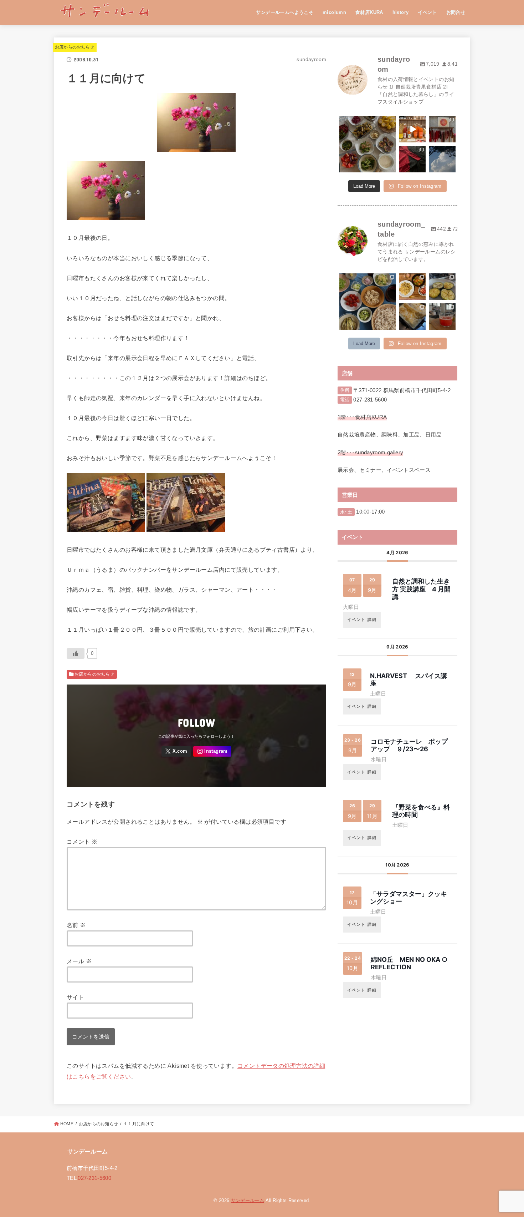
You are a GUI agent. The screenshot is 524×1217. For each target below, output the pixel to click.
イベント (427, 12)
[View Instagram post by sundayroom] (391, 168)
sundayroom (366, 122)
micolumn (334, 12)
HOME (66, 1124)
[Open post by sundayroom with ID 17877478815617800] (442, 159)
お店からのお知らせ (74, 47)
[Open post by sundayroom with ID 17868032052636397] (412, 159)
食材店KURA (369, 12)
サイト (75, 997)
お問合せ (456, 12)
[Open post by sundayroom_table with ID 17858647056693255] (367, 301)
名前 (76, 925)
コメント (82, 841)
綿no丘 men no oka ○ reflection (409, 963)
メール (79, 961)
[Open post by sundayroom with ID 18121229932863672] (412, 129)
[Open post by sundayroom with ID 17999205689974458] (442, 129)
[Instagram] (212, 751)
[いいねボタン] (75, 653)
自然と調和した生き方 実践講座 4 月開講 (421, 588)
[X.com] (176, 751)
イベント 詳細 (362, 619)
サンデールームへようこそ (284, 12)
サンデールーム (247, 1200)
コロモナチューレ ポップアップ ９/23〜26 (409, 745)
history (400, 12)
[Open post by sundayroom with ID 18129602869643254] (367, 144)
